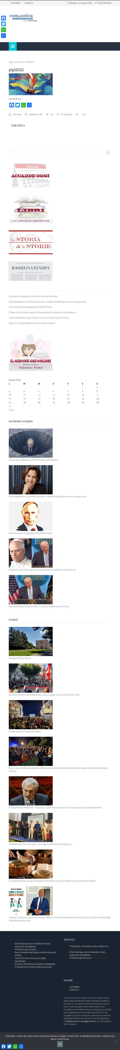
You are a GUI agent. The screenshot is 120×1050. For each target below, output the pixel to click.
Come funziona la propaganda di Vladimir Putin (30, 307)
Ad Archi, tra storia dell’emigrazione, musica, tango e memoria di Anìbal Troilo (44, 695)
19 (39, 399)
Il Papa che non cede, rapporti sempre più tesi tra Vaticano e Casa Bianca (42, 312)
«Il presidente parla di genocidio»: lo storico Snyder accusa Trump (39, 318)
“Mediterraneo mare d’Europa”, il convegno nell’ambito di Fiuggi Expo (40, 844)
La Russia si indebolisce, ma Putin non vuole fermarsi (33, 296)
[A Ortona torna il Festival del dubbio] (31, 714)
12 (39, 395)
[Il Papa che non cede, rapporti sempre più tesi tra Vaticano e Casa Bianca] (31, 553)
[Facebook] (3, 18)
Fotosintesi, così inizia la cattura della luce (89, 946)
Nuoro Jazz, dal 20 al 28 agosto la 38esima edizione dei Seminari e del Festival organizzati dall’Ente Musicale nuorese (58, 769)
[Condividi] (3, 36)
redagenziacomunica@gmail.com (81, 1021)
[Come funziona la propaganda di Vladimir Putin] (31, 516)
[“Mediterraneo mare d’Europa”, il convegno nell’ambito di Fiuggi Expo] (31, 827)
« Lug (11, 410)
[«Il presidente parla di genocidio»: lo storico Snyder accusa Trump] (31, 589)
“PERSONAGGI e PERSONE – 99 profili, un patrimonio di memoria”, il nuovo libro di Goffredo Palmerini (55, 807)
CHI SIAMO (15, 3)
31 (10, 406)
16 (98, 395)
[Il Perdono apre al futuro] (31, 641)
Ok (60, 1044)
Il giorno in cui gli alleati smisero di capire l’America (32, 323)
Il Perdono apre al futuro (20, 658)
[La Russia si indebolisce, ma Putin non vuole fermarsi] (31, 443)
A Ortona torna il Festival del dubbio (25, 731)
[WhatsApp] (3, 30)
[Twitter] (3, 24)
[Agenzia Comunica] (23, 16)
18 (24, 399)
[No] (116, 1041)
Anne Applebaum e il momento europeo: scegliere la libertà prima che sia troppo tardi (47, 302)
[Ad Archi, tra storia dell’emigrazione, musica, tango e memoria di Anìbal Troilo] (31, 678)
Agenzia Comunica (16, 62)
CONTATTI (29, 3)
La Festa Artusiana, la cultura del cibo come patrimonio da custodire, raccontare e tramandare (52, 881)
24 (10, 402)
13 (54, 395)
